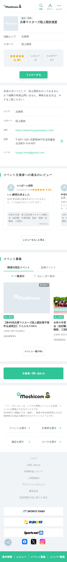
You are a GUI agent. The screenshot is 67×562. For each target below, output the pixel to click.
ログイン (50, 9)
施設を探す (18, 441)
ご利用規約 (33, 478)
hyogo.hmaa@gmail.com (30, 152)
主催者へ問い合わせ (33, 373)
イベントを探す (18, 427)
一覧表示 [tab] (19, 276)
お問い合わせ (34, 464)
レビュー (21, 556)
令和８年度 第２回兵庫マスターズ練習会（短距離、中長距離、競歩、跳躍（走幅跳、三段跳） (28, 217)
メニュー (59, 9)
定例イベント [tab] (48, 267)
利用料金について (33, 471)
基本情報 (7, 556)
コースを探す (49, 441)
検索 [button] (41, 9)
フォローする (33, 74)
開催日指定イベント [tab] (18, 267)
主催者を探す (49, 427)
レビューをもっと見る (33, 239)
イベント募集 (38, 556)
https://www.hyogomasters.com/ (35, 130)
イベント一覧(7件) (33, 351)
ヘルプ (33, 458)
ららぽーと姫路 (25, 185)
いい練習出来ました (18, 194)
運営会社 (33, 491)
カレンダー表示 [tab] (46, 276)
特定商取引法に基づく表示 (34, 497)
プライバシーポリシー (33, 484)
